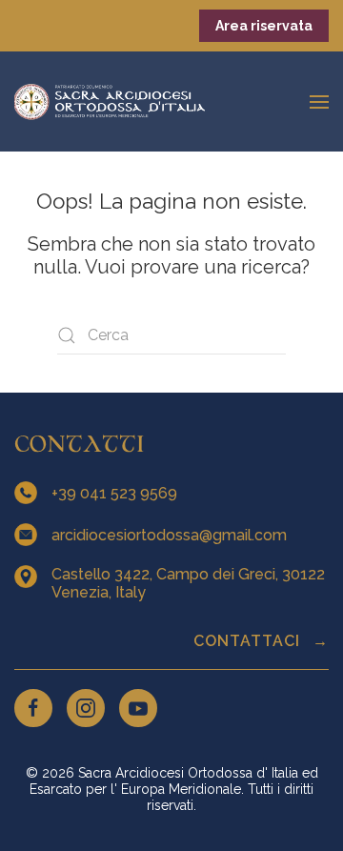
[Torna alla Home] (109, 101)
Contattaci (249, 641)
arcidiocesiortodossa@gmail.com (171, 535)
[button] (319, 101)
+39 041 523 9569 (116, 493)
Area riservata (264, 25)
